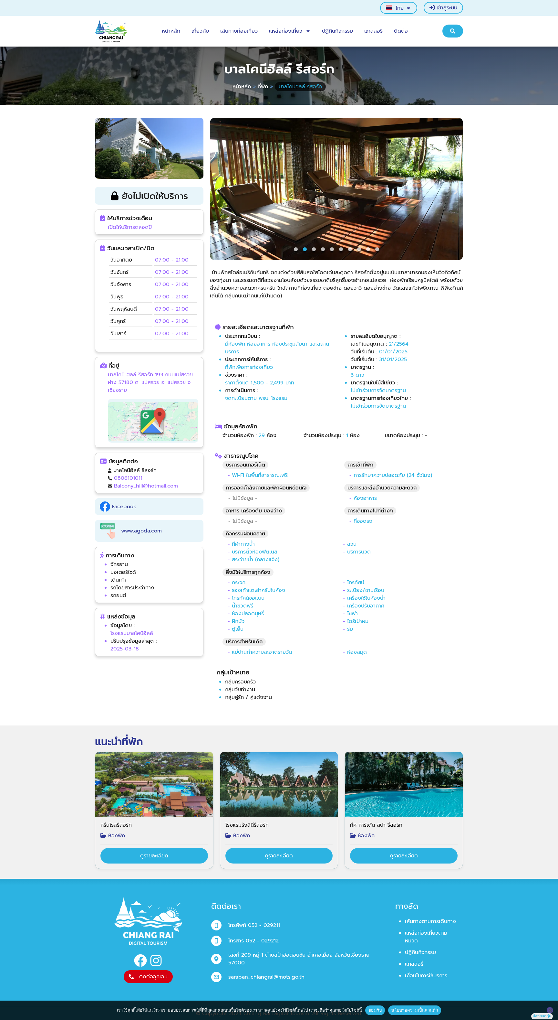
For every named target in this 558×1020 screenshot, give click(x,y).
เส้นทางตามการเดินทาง (430, 921)
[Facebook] (140, 960)
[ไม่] (550, 1010)
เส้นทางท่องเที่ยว (239, 31)
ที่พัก (263, 87)
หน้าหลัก (171, 31)
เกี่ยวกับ (200, 31)
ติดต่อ (401, 31)
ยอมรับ (375, 1010)
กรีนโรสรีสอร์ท (116, 825)
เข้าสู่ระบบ (446, 8)
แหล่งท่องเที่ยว (285, 31)
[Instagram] (156, 960)
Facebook (123, 506)
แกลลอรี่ (373, 31)
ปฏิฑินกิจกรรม (420, 952)
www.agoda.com (138, 531)
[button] (217, 192)
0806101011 (128, 478)
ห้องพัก (115, 836)
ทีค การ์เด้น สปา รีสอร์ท (376, 825)
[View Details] (154, 856)
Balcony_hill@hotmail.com (146, 486)
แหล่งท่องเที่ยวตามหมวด (426, 937)
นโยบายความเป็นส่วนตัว (414, 1010)
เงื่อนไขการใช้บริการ (426, 976)
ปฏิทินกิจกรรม (337, 31)
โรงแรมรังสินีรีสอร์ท (247, 825)
